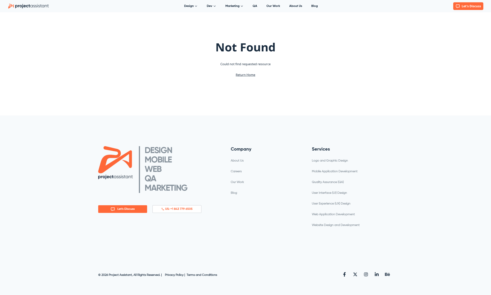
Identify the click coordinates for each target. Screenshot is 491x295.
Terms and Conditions (202, 275)
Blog (314, 6)
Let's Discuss (126, 209)
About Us (295, 6)
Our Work (273, 6)
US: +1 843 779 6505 (179, 209)
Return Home (245, 75)
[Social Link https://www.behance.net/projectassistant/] (387, 274)
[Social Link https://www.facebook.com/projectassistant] (344, 274)
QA (255, 6)
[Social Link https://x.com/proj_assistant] (355, 274)
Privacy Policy (174, 275)
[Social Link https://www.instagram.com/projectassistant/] (366, 274)
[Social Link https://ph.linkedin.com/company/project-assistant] (377, 274)
